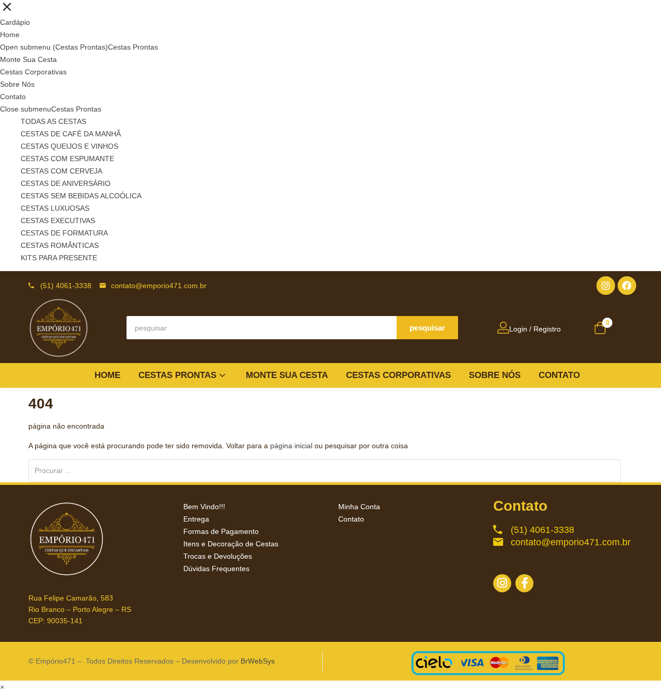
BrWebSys (258, 661)
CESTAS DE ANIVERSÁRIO (66, 183)
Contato (13, 96)
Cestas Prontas (133, 47)
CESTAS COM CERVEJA (61, 171)
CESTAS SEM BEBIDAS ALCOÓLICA (81, 196)
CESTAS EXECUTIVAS (58, 220)
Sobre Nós (17, 84)
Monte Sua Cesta (28, 59)
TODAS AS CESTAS (53, 121)
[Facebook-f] (524, 583)
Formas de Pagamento (221, 531)
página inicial (291, 446)
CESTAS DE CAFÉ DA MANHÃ (71, 134)
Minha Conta (359, 506)
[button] (600, 329)
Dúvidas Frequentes (216, 568)
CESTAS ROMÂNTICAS (60, 245)
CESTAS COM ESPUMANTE (67, 158)
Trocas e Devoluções (217, 556)
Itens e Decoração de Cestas (230, 544)
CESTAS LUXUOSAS (55, 208)
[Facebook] (627, 285)
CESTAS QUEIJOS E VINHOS (69, 146)
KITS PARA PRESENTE (59, 258)
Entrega (196, 519)
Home (10, 34)
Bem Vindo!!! (204, 506)
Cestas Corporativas (33, 72)
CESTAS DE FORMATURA (64, 233)
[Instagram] (605, 285)
